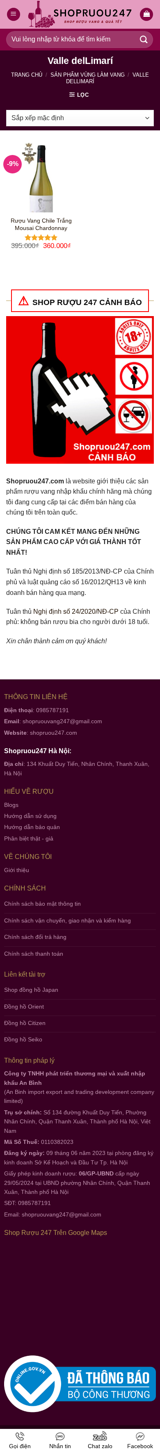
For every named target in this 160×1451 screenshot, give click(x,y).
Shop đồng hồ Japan (31, 989)
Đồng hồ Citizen (25, 1023)
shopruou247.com (53, 732)
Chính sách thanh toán (33, 953)
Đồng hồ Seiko (23, 1039)
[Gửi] (144, 40)
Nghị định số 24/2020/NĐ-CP (76, 611)
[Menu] (13, 14)
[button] (146, 14)
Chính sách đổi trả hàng (35, 937)
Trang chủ (26, 75)
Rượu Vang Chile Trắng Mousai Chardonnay (41, 224)
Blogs (11, 805)
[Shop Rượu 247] (80, 14)
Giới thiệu (16, 870)
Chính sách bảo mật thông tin (42, 903)
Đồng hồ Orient (24, 1006)
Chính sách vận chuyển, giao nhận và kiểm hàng (67, 920)
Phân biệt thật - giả (28, 838)
